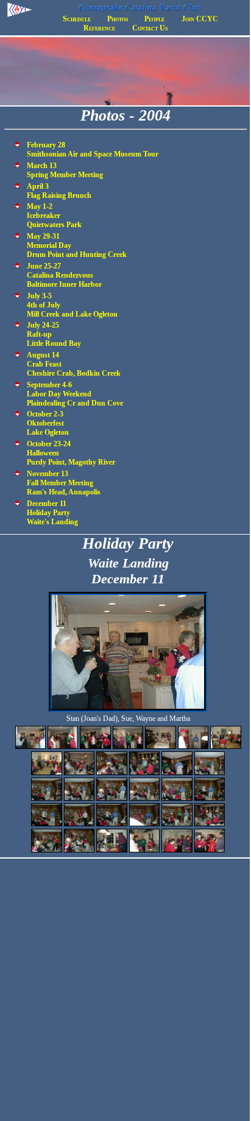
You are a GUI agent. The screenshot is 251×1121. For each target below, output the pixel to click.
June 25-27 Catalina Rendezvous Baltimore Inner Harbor (64, 275)
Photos (117, 19)
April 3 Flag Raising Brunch (59, 191)
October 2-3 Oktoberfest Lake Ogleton (48, 423)
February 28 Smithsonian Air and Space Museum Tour (92, 149)
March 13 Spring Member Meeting (65, 170)
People (154, 19)
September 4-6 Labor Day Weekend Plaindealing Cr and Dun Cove (75, 394)
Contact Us (150, 28)
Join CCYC (200, 19)
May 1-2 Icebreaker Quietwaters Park (54, 215)
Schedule (77, 19)
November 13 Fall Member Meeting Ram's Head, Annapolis (64, 482)
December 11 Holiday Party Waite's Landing (52, 512)
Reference (99, 28)
